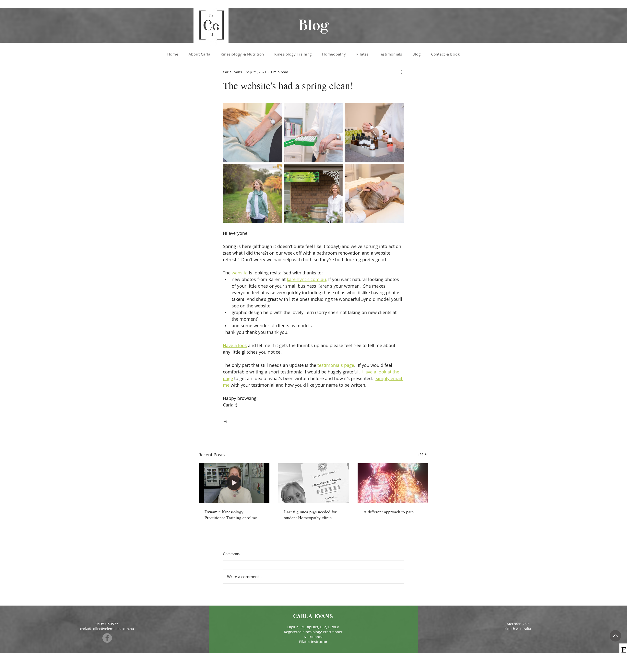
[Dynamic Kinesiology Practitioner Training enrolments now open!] (234, 483)
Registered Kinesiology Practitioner (313, 631)
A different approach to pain (388, 512)
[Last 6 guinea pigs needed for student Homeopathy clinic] (313, 483)
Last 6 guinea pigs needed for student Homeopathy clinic (310, 514)
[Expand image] (252, 132)
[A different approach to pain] (393, 483)
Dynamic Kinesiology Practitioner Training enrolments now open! (233, 514)
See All (423, 454)
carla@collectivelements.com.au (107, 628)
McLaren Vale (518, 623)
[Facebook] (107, 638)
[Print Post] (225, 421)
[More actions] (401, 72)
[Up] (615, 636)
